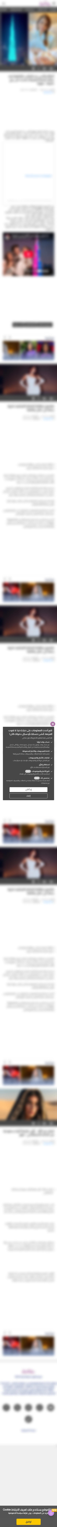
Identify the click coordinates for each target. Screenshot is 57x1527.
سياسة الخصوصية (15, 1513)
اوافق (28, 1521)
